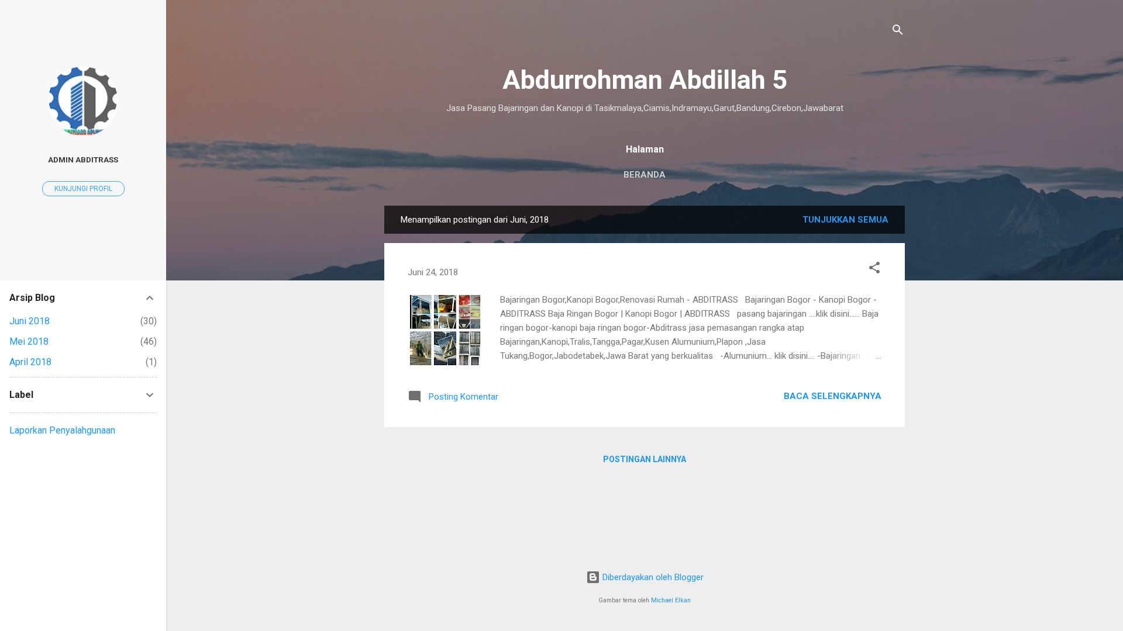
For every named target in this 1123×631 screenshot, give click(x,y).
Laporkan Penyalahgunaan (62, 430)
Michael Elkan (671, 600)
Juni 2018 (29, 321)
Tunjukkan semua (845, 219)
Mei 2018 (29, 341)
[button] (874, 270)
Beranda (644, 174)
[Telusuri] (898, 32)
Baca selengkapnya (832, 396)
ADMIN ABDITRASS (83, 159)
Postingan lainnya (644, 459)
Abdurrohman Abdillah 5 (644, 79)
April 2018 (30, 361)
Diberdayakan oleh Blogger (652, 577)
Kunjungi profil (83, 189)
